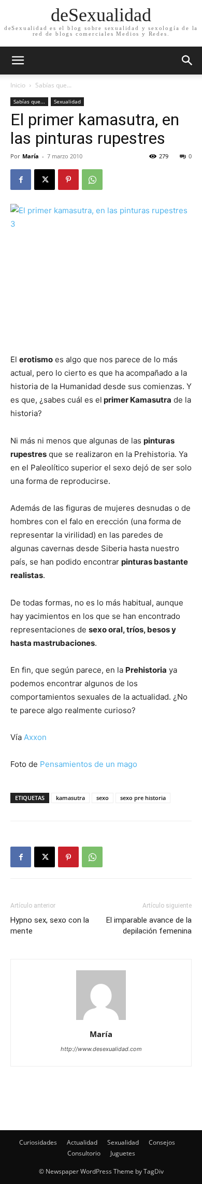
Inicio (17, 85)
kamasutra (70, 798)
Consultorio (83, 1153)
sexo (102, 798)
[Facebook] (20, 179)
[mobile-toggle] (17, 61)
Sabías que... (53, 85)
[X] (44, 179)
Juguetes (122, 1153)
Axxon (35, 737)
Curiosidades (38, 1142)
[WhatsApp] (92, 179)
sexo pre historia (143, 798)
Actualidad (82, 1142)
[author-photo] (101, 1019)
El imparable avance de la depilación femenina (149, 925)
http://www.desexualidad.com (101, 1049)
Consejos (162, 1142)
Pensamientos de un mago (88, 764)
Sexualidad (67, 101)
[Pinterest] (68, 179)
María (30, 156)
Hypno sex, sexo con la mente (49, 925)
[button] (187, 61)
